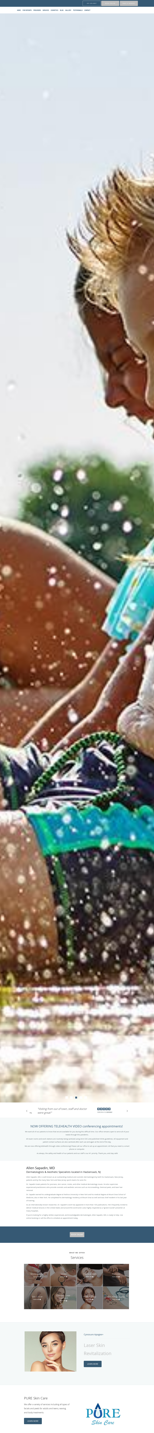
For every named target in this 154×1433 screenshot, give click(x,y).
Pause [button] (31, 1113)
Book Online (77, 1234)
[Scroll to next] (126, 1111)
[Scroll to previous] (27, 1111)
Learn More (92, 1364)
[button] (110, 3)
